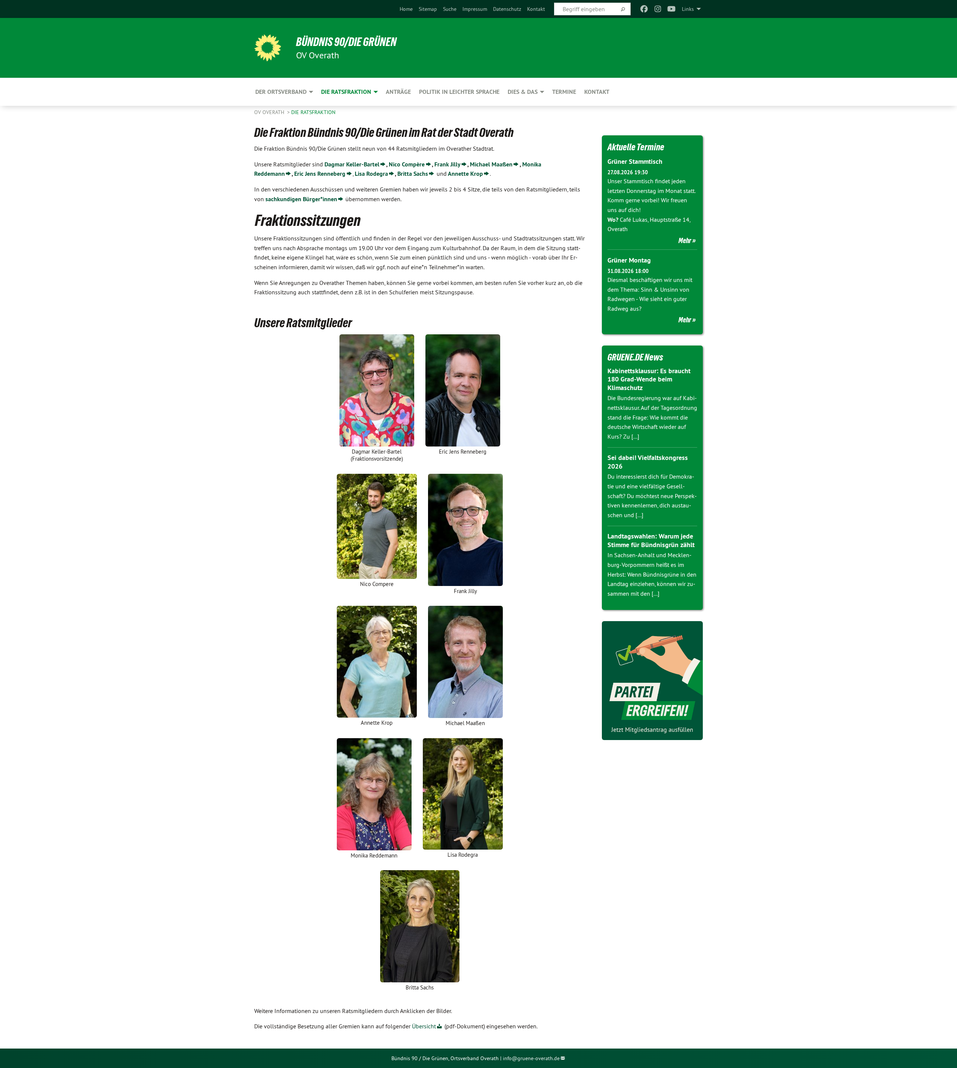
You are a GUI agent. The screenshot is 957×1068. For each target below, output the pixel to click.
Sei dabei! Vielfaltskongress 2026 (647, 461)
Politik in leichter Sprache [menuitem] (459, 92)
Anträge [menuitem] (398, 92)
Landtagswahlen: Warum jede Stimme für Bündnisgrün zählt (651, 540)
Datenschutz (507, 9)
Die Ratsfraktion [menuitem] (346, 92)
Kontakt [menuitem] (596, 92)
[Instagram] (657, 9)
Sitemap (428, 9)
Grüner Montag (629, 260)
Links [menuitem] (688, 9)
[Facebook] (644, 9)
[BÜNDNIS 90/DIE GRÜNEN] (267, 47)
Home (406, 9)
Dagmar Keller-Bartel (351, 164)
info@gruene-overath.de (531, 1058)
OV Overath (270, 112)
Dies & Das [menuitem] (523, 92)
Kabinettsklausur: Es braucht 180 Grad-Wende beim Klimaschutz (648, 379)
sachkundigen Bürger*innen (301, 199)
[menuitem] (406, 9)
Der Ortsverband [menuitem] (281, 92)
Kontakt (536, 9)
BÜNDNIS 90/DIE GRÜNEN (346, 42)
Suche (449, 9)
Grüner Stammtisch (634, 161)
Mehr (684, 240)
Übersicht (424, 1026)
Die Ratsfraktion (313, 112)
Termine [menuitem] (564, 92)
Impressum (474, 9)
